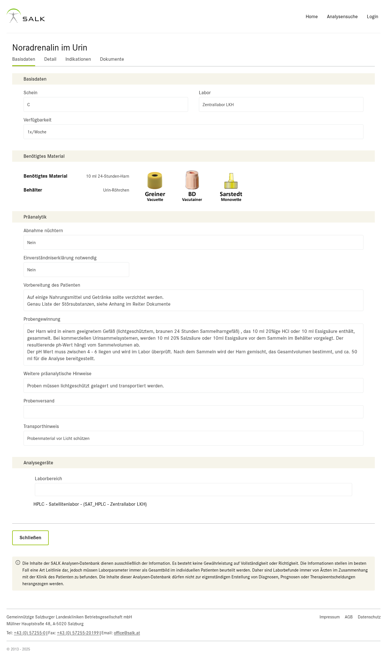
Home (312, 16)
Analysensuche (342, 16)
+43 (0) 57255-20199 (78, 632)
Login (372, 16)
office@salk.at (127, 632)
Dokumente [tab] (112, 59)
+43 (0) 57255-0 (30, 632)
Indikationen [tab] (78, 59)
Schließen (30, 538)
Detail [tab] (50, 59)
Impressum (330, 617)
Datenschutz (369, 617)
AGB (349, 617)
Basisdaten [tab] (23, 59)
